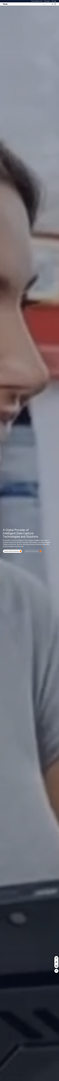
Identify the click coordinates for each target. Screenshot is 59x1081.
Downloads (47, 1)
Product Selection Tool (36, 1)
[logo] (5, 4)
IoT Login (54, 1)
